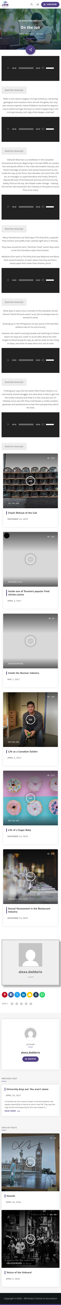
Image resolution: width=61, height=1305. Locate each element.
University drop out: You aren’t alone (27, 1089)
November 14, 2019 (18, 519)
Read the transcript (14, 90)
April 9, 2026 (13, 1279)
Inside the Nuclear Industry (23, 673)
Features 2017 (15, 582)
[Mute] (42, 68)
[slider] (50, 68)
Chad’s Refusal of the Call (22, 512)
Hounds (11, 1196)
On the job (13, 503)
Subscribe (50, 4)
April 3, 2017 (14, 600)
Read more (12, 1111)
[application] (30, 68)
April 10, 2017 (26, 34)
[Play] (8, 68)
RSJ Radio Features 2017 (30, 21)
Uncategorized (15, 664)
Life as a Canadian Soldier (23, 751)
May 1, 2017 (14, 679)
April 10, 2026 (13, 1202)
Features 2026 (14, 1186)
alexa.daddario (30, 972)
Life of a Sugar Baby (19, 830)
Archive (30, 1059)
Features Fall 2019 (18, 899)
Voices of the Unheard (19, 1272)
